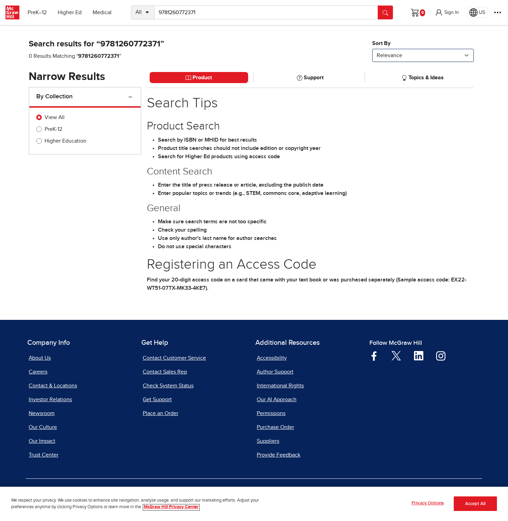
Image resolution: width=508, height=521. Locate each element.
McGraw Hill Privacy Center (171, 507)
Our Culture (43, 427)
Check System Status (168, 385)
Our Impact (42, 441)
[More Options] (497, 12)
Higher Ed (70, 12)
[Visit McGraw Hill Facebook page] (374, 355)
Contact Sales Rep (165, 372)
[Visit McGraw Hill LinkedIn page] (418, 355)
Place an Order (160, 413)
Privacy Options (428, 503)
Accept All (475, 504)
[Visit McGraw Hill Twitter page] (396, 355)
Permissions (271, 413)
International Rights (280, 385)
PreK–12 (37, 12)
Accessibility (272, 358)
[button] (447, 12)
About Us (40, 358)
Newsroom (42, 413)
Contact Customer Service (174, 358)
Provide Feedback (278, 455)
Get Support (157, 399)
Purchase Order (275, 427)
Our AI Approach (277, 399)
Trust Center (43, 455)
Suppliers (268, 441)
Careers (38, 372)
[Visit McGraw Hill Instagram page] (440, 355)
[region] (254, 504)
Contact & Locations (53, 385)
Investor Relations (50, 399)
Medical (102, 12)
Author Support (275, 372)
